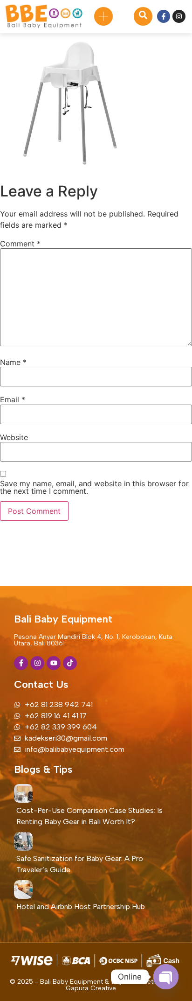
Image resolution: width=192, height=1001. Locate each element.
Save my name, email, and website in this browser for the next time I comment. (94, 487)
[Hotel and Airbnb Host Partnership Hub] (23, 889)
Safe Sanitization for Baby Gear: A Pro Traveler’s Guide (79, 864)
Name (13, 362)
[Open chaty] (165, 976)
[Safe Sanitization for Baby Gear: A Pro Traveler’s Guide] (23, 841)
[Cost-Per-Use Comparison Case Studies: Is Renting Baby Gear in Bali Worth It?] (23, 793)
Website (14, 437)
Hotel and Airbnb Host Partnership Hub (80, 906)
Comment (20, 243)
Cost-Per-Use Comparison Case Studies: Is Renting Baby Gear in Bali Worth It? (89, 816)
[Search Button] (143, 16)
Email (12, 399)
